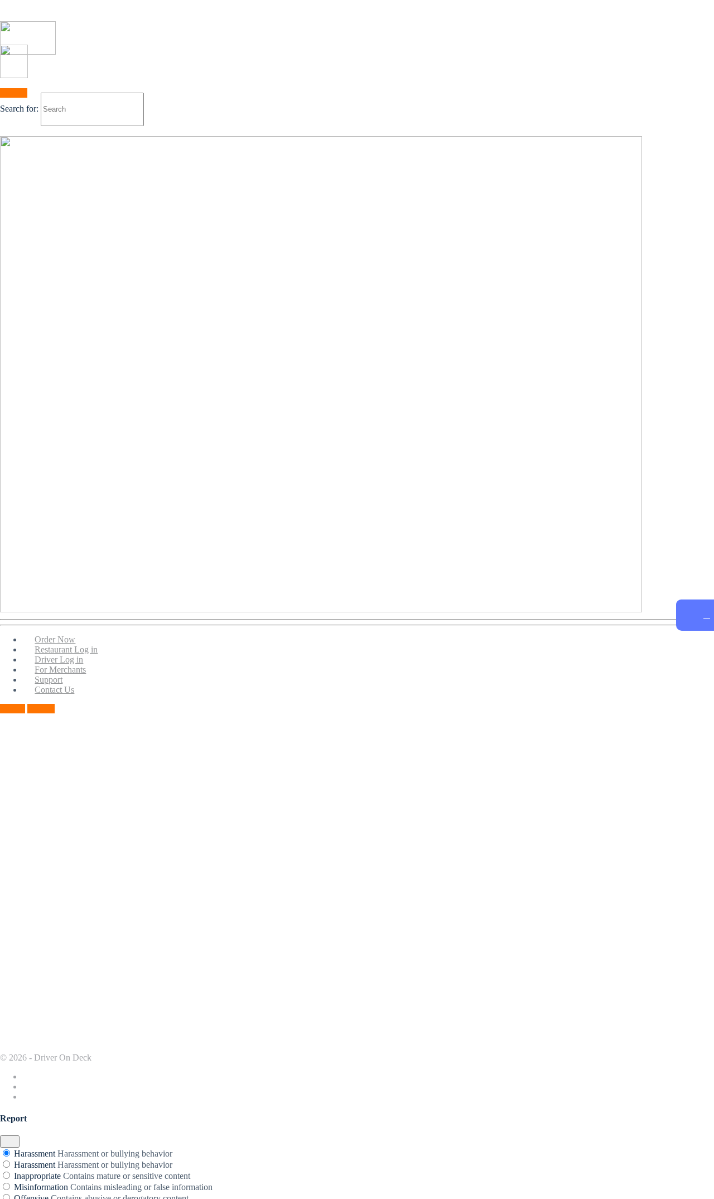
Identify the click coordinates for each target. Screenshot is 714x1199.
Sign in (12, 708)
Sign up (41, 708)
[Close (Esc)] (10, 1141)
